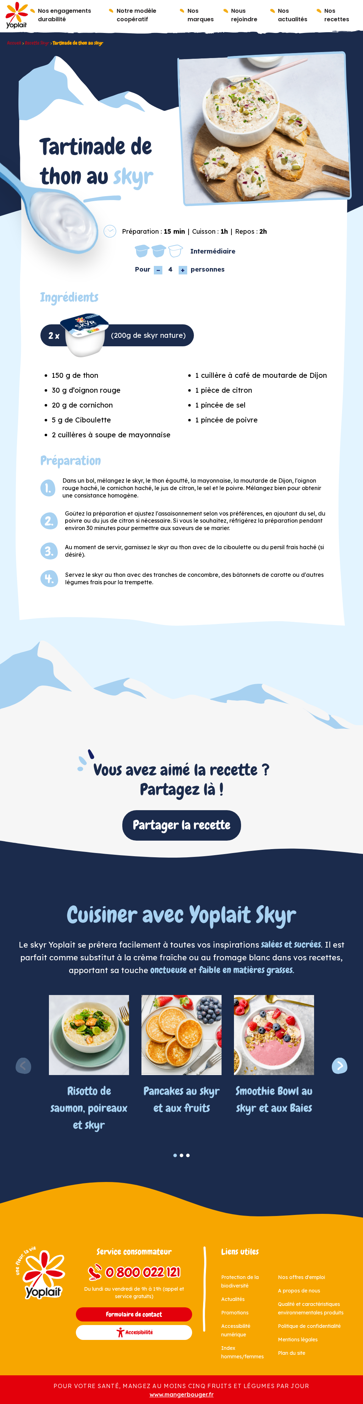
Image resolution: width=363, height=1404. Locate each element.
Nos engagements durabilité (64, 15)
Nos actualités (292, 15)
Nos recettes (336, 15)
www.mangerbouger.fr (182, 1394)
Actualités (233, 1299)
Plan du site (291, 1353)
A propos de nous (299, 1291)
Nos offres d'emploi (301, 1277)
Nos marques (201, 15)
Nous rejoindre (244, 15)
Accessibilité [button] (139, 1332)
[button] (339, 1066)
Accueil (14, 43)
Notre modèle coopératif (136, 15)
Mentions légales (298, 1339)
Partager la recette (181, 825)
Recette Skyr (37, 43)
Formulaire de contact (134, 1314)
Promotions (234, 1312)
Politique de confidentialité (309, 1326)
